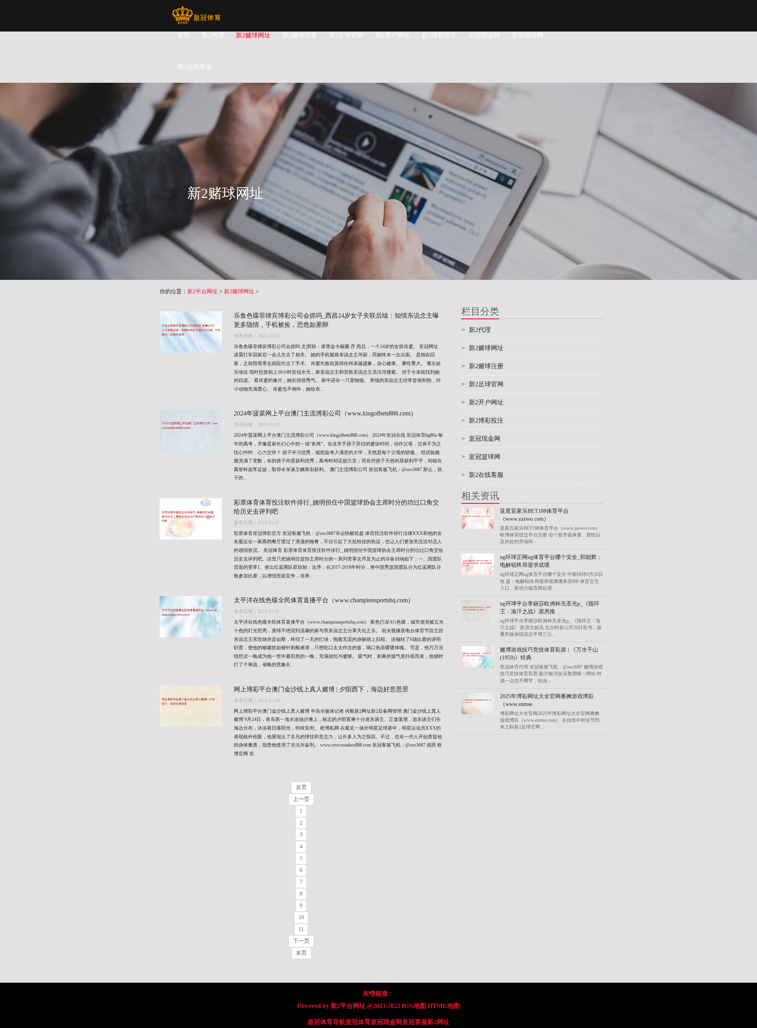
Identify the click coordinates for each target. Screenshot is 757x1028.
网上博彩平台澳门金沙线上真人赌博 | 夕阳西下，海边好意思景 (321, 689)
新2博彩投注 (439, 35)
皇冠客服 (414, 1022)
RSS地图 (414, 1005)
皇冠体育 (358, 1022)
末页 (301, 953)
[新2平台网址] (196, 10)
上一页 (301, 799)
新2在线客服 (482, 474)
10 (301, 917)
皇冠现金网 (484, 35)
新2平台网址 (202, 291)
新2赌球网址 (253, 35)
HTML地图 (444, 1005)
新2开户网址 (392, 35)
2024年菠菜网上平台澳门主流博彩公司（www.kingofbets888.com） (325, 413)
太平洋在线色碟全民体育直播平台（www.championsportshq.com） (324, 600)
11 (301, 929)
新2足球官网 (346, 35)
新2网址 (438, 1022)
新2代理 (213, 35)
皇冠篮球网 (527, 35)
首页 (183, 35)
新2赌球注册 (299, 35)
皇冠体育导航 (326, 1022)
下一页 (301, 941)
